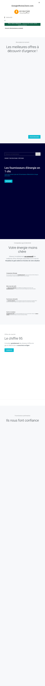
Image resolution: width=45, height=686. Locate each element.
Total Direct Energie (13, 158)
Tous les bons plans (34, 136)
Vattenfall (7, 158)
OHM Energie (21, 158)
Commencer (9, 350)
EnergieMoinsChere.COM (10, 313)
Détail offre (7, 79)
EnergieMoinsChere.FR (10, 288)
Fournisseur (19, 79)
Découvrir (8, 181)
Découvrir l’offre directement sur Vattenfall (14, 28)
